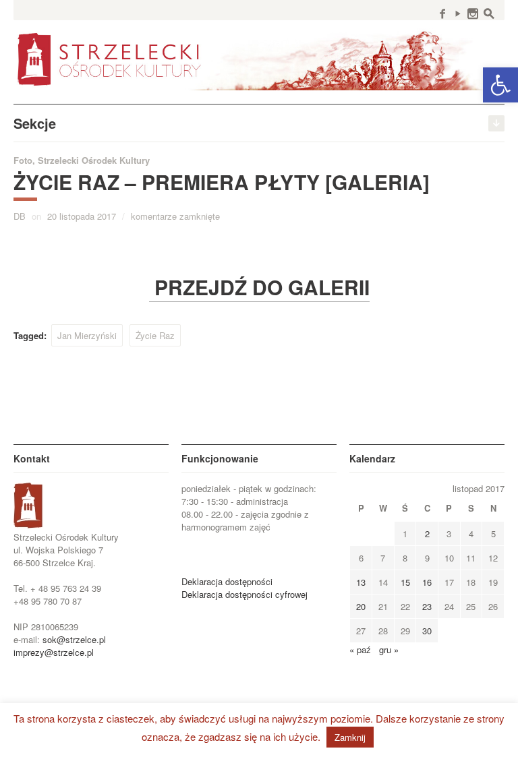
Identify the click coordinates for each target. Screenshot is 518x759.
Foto (22, 160)
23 (427, 606)
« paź (360, 649)
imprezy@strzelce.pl (53, 652)
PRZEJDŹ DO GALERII (259, 286)
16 (427, 582)
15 (405, 582)
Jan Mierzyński (87, 335)
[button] (500, 84)
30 (427, 630)
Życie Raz (155, 335)
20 (361, 606)
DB (19, 216)
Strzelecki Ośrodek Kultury (94, 160)
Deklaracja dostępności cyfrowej (244, 594)
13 (361, 582)
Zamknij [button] (350, 737)
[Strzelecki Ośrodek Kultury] (259, 58)
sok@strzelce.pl (74, 639)
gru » (389, 649)
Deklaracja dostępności (226, 581)
